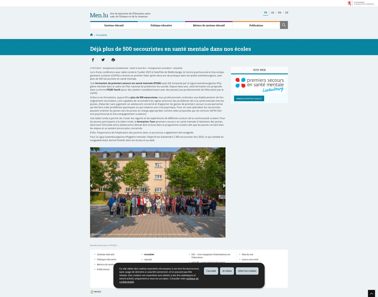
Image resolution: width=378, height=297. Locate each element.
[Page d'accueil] (91, 35)
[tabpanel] (157, 192)
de (286, 12)
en (279, 12)
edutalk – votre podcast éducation (208, 262)
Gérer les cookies (247, 271)
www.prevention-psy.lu (249, 98)
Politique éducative (161, 25)
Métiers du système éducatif (209, 25)
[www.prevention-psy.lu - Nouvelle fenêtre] (259, 92)
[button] (284, 25)
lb (272, 12)
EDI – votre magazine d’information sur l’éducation (211, 256)
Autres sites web (250, 259)
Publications (256, 25)
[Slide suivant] (224, 185)
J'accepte (211, 271)
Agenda (148, 259)
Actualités (101, 35)
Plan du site (247, 254)
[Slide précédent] (91, 185)
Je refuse (227, 271)
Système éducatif (114, 25)
